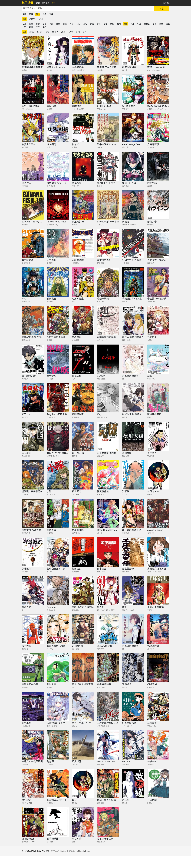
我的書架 (166, 3)
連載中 (32, 19)
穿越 (92, 24)
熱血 (132, 24)
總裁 (161, 24)
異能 (51, 24)
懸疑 (58, 24)
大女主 (147, 24)
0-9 (84, 32)
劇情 (65, 24)
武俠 (112, 24)
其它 (44, 27)
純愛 (38, 24)
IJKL (47, 32)
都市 (154, 24)
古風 (44, 24)
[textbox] (88, 8)
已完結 (40, 19)
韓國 (44, 14)
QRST (63, 32)
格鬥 (119, 24)
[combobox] (88, 8)
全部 (24, 14)
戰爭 (125, 24)
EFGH (39, 32)
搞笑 (139, 24)
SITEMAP (55, 851)
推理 (105, 24)
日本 (38, 14)
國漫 (31, 14)
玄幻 (85, 24)
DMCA (63, 851)
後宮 (168, 24)
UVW (71, 32)
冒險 (98, 24)
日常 (24, 27)
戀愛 (31, 24)
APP (53, 3)
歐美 (51, 14)
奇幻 (78, 24)
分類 (38, 3)
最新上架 (45, 3)
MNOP (55, 32)
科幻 (71, 24)
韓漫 (31, 27)
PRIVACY (71, 851)
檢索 (161, 9)
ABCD (31, 32)
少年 (38, 27)
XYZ (78, 32)
